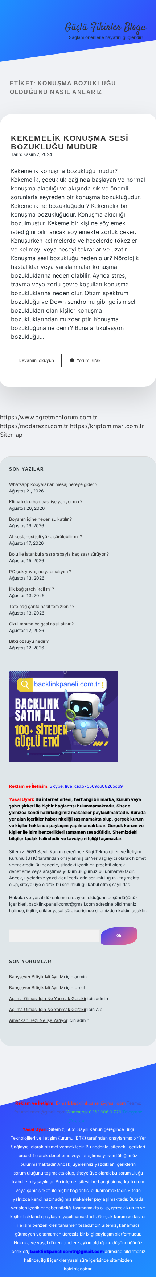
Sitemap (11, 434)
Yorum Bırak (89, 360)
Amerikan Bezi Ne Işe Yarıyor (38, 1020)
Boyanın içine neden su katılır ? (40, 519)
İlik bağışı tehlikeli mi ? (31, 589)
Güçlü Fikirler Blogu (105, 27)
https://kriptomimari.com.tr (107, 426)
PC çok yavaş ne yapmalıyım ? (40, 571)
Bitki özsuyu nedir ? (29, 641)
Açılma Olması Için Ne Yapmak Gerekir (47, 998)
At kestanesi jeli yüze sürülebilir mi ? (45, 536)
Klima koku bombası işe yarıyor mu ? (45, 501)
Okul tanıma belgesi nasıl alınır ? (41, 624)
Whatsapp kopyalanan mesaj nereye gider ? (53, 484)
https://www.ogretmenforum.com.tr (48, 417)
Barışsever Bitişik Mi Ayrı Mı (37, 976)
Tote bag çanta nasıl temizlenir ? (41, 606)
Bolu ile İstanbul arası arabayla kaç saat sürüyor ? (59, 554)
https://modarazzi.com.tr (34, 426)
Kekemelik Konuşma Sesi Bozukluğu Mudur (69, 142)
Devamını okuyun (40, 362)
